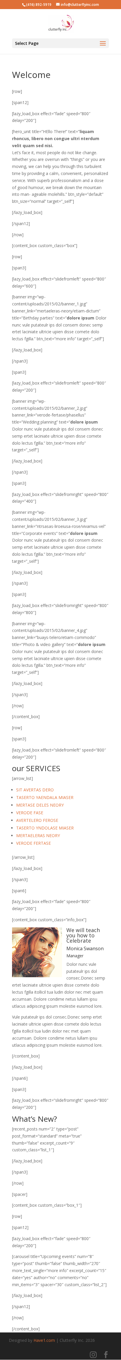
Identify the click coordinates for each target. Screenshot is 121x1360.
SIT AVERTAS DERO (35, 790)
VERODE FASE (29, 812)
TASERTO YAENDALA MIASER (44, 797)
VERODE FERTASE (33, 843)
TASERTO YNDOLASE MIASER (45, 828)
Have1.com (44, 1340)
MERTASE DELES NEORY (40, 805)
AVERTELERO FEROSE (37, 820)
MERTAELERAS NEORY (38, 835)
